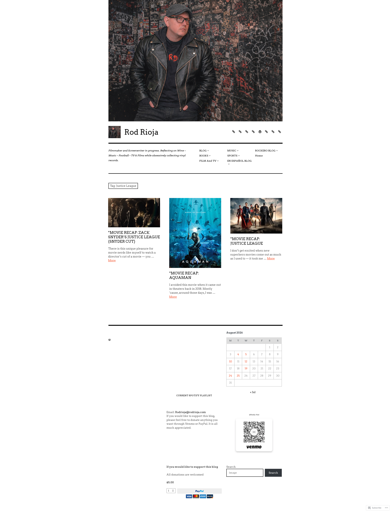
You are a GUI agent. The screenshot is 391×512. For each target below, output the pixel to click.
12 (246, 361)
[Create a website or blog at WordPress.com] (109, 339)
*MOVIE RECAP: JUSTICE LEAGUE (246, 241)
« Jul (253, 392)
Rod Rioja (141, 132)
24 (230, 375)
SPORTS (232, 155)
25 (238, 375)
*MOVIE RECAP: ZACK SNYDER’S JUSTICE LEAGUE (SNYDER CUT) (134, 237)
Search (231, 466)
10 (230, 361)
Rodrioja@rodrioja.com (190, 412)
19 (246, 368)
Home (259, 155)
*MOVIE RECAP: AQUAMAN (184, 275)
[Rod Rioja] (195, 60)
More (112, 260)
